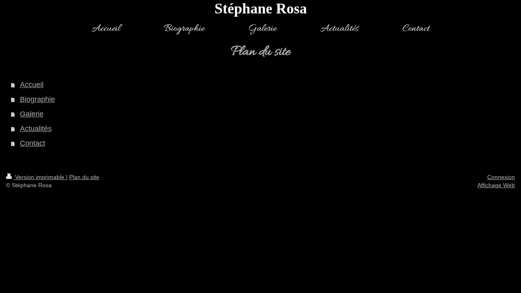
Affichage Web (496, 185)
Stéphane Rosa (261, 8)
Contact (32, 143)
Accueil (32, 85)
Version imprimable (39, 177)
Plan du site (84, 177)
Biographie (37, 99)
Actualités (36, 129)
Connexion (501, 177)
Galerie (32, 114)
